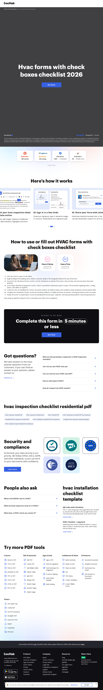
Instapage (65, 672)
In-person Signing (51, 574)
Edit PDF (29, 560)
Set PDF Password (14, 612)
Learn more (12, 469)
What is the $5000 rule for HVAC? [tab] (17, 499)
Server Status (27, 665)
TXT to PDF (11, 564)
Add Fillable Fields (32, 568)
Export (10, 624)
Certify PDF (11, 608)
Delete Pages (31, 592)
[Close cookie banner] (96, 683)
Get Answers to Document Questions (90, 576)
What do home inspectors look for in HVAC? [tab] (21, 506)
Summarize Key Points (90, 569)
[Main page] (9, 3)
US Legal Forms (67, 665)
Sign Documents (28, 662)
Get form (51, 335)
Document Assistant (91, 560)
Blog (63, 657)
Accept (86, 685)
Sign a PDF (49, 560)
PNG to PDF (12, 568)
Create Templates (71, 580)
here (82, 644)
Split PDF (30, 576)
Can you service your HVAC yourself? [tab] (57, 374)
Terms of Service (48, 660)
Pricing (25, 667)
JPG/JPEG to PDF (13, 572)
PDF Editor (26, 657)
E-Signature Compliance (50, 667)
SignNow (65, 667)
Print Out (10, 632)
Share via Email (70, 568)
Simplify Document (91, 564)
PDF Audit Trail (12, 604)
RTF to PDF (11, 588)
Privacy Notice (47, 662)
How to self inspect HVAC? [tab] (53, 381)
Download (11, 628)
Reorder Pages (32, 588)
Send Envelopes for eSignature (52, 569)
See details (7, 135)
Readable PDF (12, 616)
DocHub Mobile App (68, 660)
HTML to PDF (12, 584)
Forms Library (27, 669)
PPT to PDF (11, 576)
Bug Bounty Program (50, 674)
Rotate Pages (31, 584)
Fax (66, 572)
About (45, 657)
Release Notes (47, 672)
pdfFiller (64, 662)
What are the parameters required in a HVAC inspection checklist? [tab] (65, 358)
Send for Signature (52, 564)
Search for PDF (13, 620)
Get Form (51, 85)
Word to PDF (12, 560)
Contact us (8, 378)
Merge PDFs (31, 580)
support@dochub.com (10, 658)
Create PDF (30, 564)
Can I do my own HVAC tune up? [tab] (55, 367)
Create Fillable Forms (70, 585)
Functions (26, 674)
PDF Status (69, 576)
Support (45, 669)
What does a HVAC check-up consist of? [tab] (20, 513)
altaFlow (64, 669)
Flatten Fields (31, 572)
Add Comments (70, 560)
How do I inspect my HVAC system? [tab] (57, 388)
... (74, 685)
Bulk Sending (50, 584)
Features (26, 672)
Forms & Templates (29, 660)
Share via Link (69, 564)
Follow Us (9, 665)
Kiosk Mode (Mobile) (50, 579)
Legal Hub (46, 665)
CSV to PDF (11, 580)
